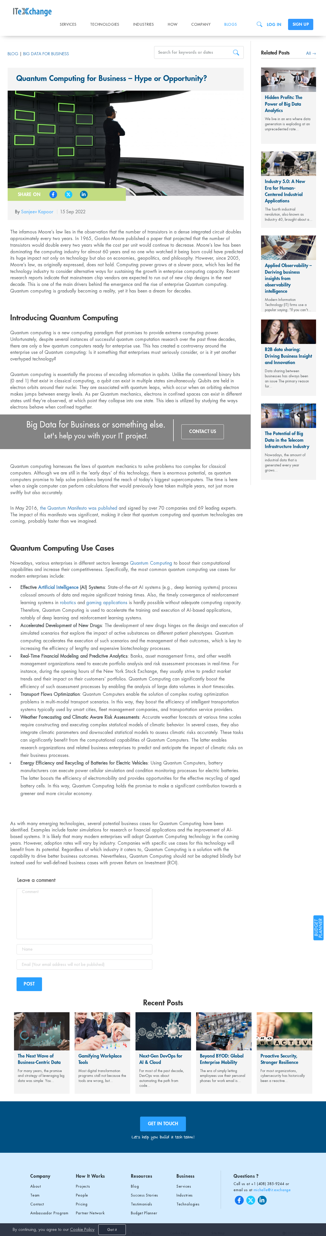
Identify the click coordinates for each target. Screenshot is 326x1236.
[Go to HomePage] (36, 9)
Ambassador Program (49, 1213)
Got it (112, 1229)
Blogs (230, 24)
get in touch (163, 1123)
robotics (68, 602)
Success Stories (144, 1195)
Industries (143, 24)
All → (311, 53)
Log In (274, 25)
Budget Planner (144, 1213)
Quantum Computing (151, 563)
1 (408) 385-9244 (269, 1184)
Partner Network (90, 1213)
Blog (13, 54)
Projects (83, 1186)
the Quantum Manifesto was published (78, 508)
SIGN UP (301, 24)
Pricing (82, 1204)
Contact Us (202, 431)
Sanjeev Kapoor (38, 212)
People (82, 1195)
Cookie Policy (82, 1230)
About (35, 1186)
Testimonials (141, 1204)
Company (201, 24)
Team (35, 1195)
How (173, 24)
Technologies (104, 24)
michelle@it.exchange (272, 1190)
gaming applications (106, 602)
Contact (37, 1204)
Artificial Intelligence (58, 587)
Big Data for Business (46, 54)
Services (68, 24)
